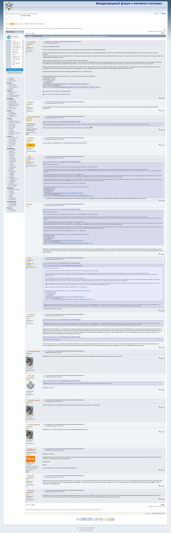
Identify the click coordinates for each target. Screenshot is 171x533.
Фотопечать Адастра (14, 133)
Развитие (11, 192)
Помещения (13, 158)
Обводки (12, 173)
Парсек (11, 120)
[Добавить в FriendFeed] (80, 519)
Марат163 (31, 476)
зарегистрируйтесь (34, 13)
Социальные (12, 113)
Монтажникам (12, 150)
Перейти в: (148, 513)
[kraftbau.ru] (27, 472)
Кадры (11, 195)
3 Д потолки (12, 107)
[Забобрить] (109, 519)
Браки (11, 163)
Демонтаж (12, 165)
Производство (13, 204)
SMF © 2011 (85, 527)
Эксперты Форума (13, 96)
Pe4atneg (30, 102)
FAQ (10, 146)
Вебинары (11, 93)
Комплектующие (13, 184)
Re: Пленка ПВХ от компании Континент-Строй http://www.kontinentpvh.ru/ (64, 101)
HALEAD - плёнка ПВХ (15, 122)
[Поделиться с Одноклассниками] (103, 519)
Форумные (12, 112)
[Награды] (26, 52)
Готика (11, 130)
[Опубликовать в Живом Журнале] (96, 519)
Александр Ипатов (34, 116)
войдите (25, 13)
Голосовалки (12, 210)
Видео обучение (13, 92)
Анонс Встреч (12, 85)
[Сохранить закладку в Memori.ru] (112, 519)
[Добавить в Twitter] (77, 519)
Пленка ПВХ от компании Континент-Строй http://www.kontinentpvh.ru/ (62, 41)
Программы (12, 199)
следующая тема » (161, 31)
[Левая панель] (164, 29)
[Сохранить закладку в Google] (106, 519)
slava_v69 (31, 376)
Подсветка (12, 180)
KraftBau (11, 128)
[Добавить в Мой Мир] (93, 519)
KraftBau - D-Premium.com (31, 449)
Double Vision (12, 100)
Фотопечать (12, 142)
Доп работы (11, 170)
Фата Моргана (12, 101)
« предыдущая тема (152, 31)
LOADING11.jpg (47, 91)
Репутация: (28, 49)
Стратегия (12, 194)
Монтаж (12, 154)
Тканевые (12, 155)
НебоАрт (11, 134)
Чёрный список (13, 115)
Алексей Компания (34, 351)
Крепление (12, 152)
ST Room (30, 138)
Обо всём (11, 209)
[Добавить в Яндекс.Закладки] (87, 519)
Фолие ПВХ (12, 127)
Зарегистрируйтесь (70, 84)
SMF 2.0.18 (79, 527)
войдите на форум (82, 84)
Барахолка (12, 116)
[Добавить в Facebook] (84, 519)
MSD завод (12, 125)
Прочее (12, 168)
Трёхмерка (12, 181)
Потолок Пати (11, 84)
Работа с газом (12, 186)
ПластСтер (12, 131)
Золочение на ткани (14, 104)
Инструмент (13, 167)
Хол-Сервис (12, 124)
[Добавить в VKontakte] (90, 519)
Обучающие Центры (14, 95)
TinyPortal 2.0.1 (83, 529)
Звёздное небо (13, 179)
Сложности (13, 160)
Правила (11, 78)
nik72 (29, 157)
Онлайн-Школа (12, 81)
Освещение (12, 145)
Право (11, 196)
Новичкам (11, 183)
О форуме (11, 79)
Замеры (12, 151)
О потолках (12, 139)
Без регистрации (13, 137)
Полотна (12, 164)
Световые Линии (13, 105)
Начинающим (12, 203)
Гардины (12, 174)
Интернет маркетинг (14, 189)
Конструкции (12, 143)
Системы (12, 157)
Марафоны (11, 88)
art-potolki (31, 42)
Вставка (12, 176)
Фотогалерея (12, 140)
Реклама (11, 191)
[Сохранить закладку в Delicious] (100, 519)
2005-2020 (90, 529)
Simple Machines (91, 527)
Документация (13, 198)
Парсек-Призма (13, 103)
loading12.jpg (47, 94)
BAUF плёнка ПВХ (13, 121)
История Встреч (13, 87)
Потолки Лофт (12, 108)
